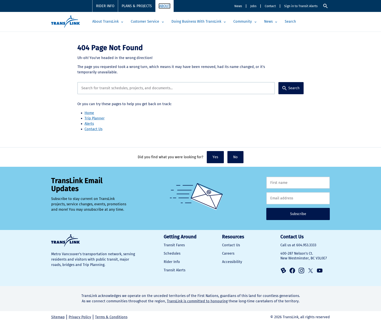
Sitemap (58, 317)
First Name (298, 183)
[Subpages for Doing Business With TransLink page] (224, 22)
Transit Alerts (174, 270)
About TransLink (105, 21)
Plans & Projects (137, 6)
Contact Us (93, 129)
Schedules (172, 253)
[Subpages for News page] (276, 22)
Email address (298, 198)
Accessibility (232, 262)
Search (325, 6)
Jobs (253, 6)
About (164, 6)
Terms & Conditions (111, 317)
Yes (215, 157)
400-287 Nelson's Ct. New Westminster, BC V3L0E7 (303, 255)
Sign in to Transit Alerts (301, 6)
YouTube (319, 270)
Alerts (89, 123)
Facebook (292, 270)
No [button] (235, 157)
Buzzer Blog (283, 270)
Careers (228, 253)
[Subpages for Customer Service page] (162, 22)
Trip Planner (95, 118)
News (238, 6)
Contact (270, 6)
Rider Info (105, 6)
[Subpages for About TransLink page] (122, 22)
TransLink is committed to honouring (197, 301)
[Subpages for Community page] (255, 22)
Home (89, 113)
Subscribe (298, 214)
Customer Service (145, 21)
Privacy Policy (80, 317)
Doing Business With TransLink (196, 21)
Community (242, 21)
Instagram (301, 270)
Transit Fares (174, 245)
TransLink (65, 240)
